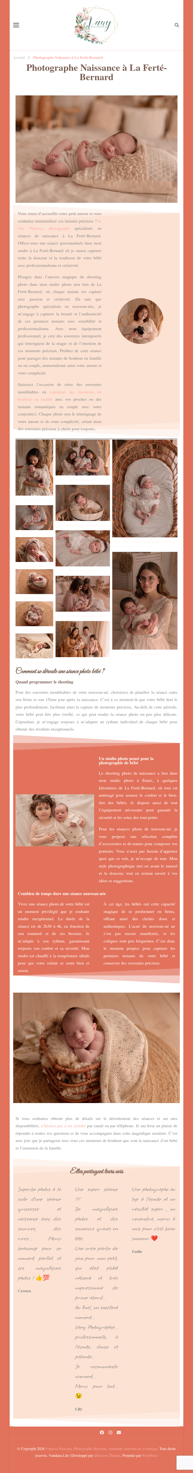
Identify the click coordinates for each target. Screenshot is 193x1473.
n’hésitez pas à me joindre (63, 1125)
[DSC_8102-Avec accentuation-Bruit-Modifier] (83, 639)
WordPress (150, 1455)
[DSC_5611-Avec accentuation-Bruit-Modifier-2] (34, 581)
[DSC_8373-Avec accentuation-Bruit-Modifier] (34, 613)
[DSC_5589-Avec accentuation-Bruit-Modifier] (144, 488)
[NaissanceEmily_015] (34, 549)
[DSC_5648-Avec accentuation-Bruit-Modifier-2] (83, 503)
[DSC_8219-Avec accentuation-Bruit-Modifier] (34, 645)
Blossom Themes (108, 1455)
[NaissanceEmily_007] (34, 517)
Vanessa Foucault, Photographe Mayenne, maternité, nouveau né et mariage (101, 1448)
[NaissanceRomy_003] (83, 458)
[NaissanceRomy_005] (144, 601)
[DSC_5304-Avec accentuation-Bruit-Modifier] (83, 594)
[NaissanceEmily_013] (83, 548)
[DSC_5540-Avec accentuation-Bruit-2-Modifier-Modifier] (34, 468)
